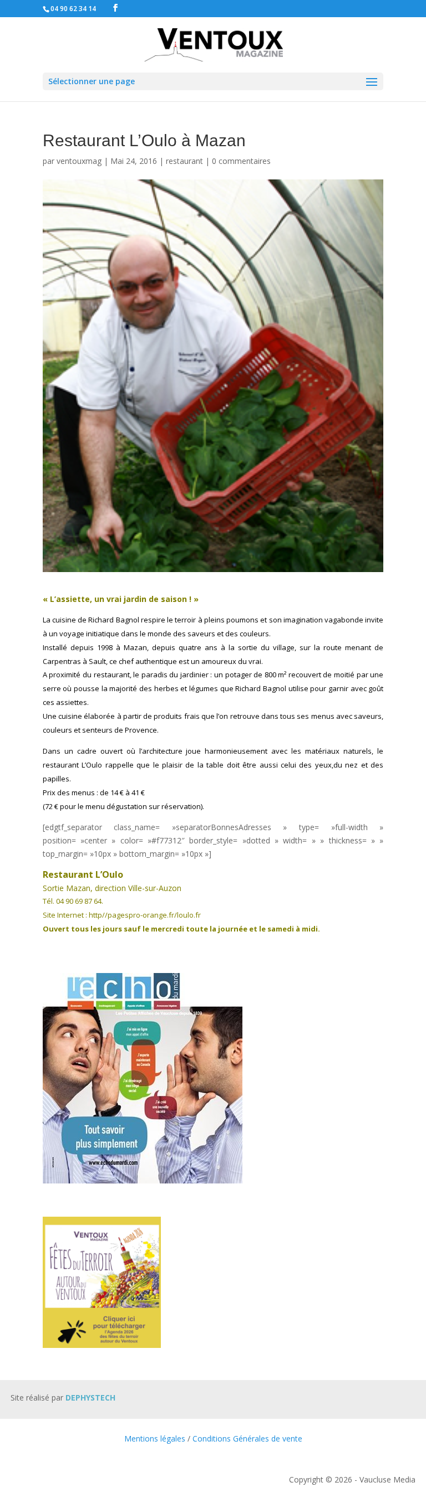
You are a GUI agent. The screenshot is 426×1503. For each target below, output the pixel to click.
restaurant (184, 161)
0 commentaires (241, 161)
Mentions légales (154, 1438)
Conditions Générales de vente (247, 1438)
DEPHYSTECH (90, 1397)
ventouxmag (79, 161)
